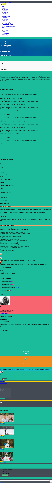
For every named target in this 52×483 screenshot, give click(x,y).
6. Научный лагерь (5, 13)
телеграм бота (6, 479)
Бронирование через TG (3, 383)
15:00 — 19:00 (17, 287)
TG (0, 482)
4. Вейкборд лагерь (5, 11)
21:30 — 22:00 (9, 290)
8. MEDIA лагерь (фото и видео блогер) (8, 14)
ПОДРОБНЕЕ (2, 436)
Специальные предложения (7, 35)
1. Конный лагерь (5, 9)
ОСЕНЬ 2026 (3, 18)
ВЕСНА (3, 27)
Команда (4, 7)
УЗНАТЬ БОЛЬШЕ (2, 423)
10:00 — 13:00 (12, 284)
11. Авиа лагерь (5, 17)
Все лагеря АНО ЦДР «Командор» (5, 475)
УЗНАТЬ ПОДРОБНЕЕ (3, 462)
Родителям (3, 31)
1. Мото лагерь (5, 28)
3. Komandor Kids (5, 21)
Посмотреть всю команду (4, 313)
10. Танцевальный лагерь (6, 16)
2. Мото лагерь (5, 10)
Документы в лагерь (6, 32)
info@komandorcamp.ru (2, 2)
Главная (3, 6)
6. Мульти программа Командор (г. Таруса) (9, 26)
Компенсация (5, 34)
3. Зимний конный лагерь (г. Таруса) (8, 24)
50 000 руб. (1, 448)
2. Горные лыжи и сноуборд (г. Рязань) (8, 23)
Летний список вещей (6, 33)
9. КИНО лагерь (5, 15)
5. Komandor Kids (5, 12)
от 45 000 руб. (2, 422)
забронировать (10, 2)
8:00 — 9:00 (11, 281)
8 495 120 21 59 (6, 2)
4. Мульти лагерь (5, 30)
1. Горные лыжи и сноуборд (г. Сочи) (8, 22)
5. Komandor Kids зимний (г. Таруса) (8, 25)
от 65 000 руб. (2, 435)
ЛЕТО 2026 (3, 8)
